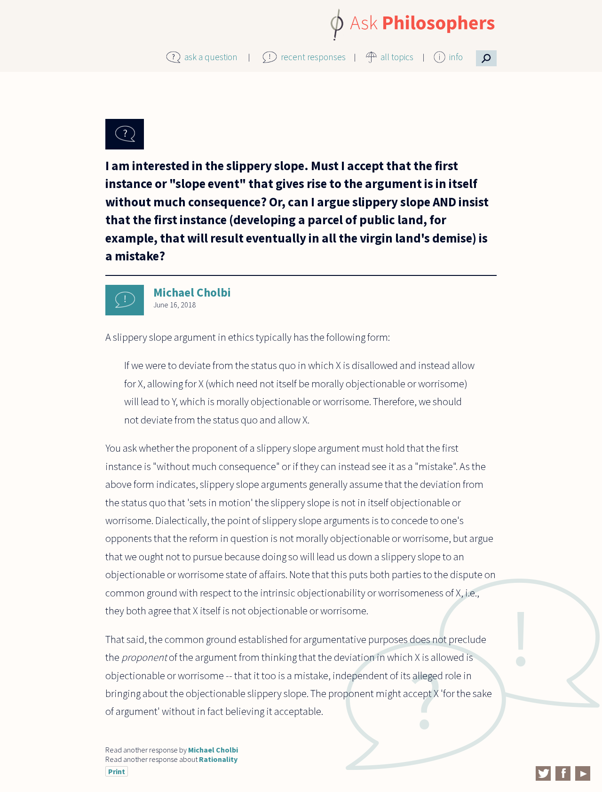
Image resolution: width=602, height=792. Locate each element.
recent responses (313, 57)
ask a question (211, 57)
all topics (396, 57)
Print (116, 771)
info (456, 57)
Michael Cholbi (192, 292)
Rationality (218, 759)
